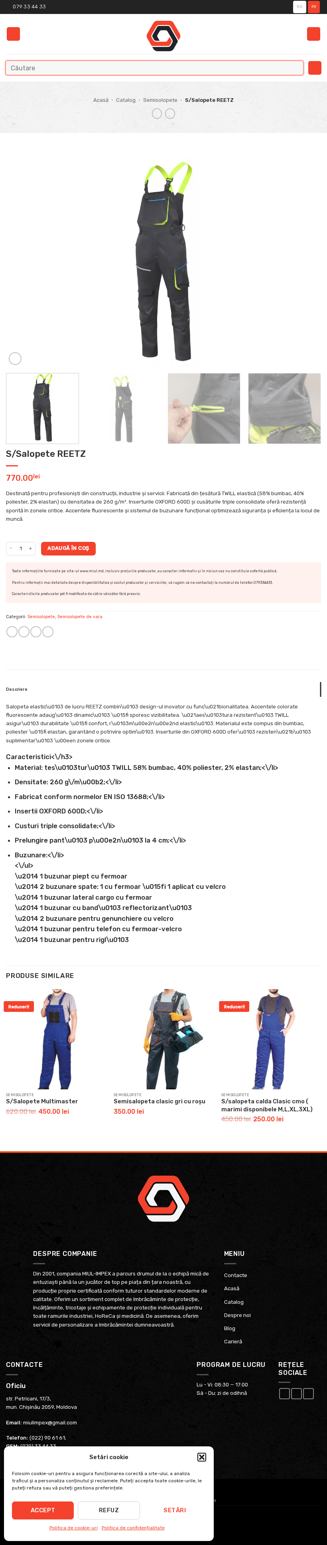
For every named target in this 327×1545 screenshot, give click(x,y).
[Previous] (22, 262)
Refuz (109, 1510)
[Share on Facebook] (23, 631)
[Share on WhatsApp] (11, 631)
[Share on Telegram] (47, 631)
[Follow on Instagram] (296, 1393)
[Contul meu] (313, 34)
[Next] (304, 262)
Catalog (126, 100)
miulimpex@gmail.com (50, 1423)
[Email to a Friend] (35, 631)
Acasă (100, 100)
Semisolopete (160, 100)
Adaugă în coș (68, 548)
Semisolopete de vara (79, 616)
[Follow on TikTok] (308, 1393)
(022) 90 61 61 (47, 1438)
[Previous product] (170, 113)
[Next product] (157, 113)
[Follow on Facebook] (284, 1393)
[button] (202, 1457)
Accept (43, 1510)
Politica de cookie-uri (73, 1528)
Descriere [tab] (17, 689)
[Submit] (295, 67)
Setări (175, 1510)
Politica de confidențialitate (133, 1528)
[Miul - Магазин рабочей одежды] (164, 36)
